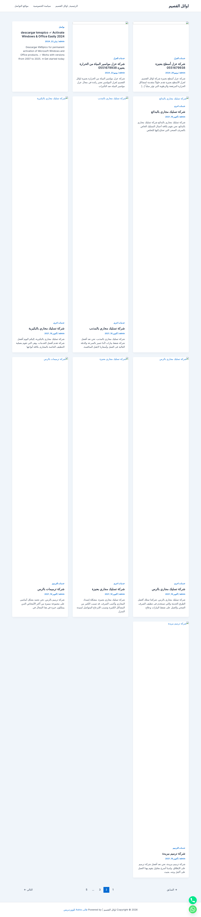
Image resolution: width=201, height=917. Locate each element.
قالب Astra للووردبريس (75, 909)
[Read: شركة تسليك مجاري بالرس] (161, 467)
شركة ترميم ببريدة (173, 853)
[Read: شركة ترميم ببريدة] (161, 731)
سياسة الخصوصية (42, 5)
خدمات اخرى (179, 106)
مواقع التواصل (22, 5)
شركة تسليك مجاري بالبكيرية (46, 328)
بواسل (61, 27)
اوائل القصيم (179, 6)
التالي (28, 889)
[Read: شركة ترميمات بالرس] (40, 467)
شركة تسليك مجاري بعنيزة (108, 589)
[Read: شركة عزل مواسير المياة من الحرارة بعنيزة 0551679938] (100, 36)
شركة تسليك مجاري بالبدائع (168, 111)
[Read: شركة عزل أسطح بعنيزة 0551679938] (161, 36)
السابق (172, 889)
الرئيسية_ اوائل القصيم (66, 5)
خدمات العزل (179, 58)
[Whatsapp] (193, 909)
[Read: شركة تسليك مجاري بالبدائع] (174, 98)
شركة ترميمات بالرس (51, 589)
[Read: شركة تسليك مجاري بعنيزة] (100, 467)
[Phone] (193, 900)
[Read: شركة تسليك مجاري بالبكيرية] (40, 206)
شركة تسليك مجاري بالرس (168, 589)
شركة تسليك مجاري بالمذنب (107, 328)
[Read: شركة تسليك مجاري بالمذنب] (100, 206)
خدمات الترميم (58, 583)
